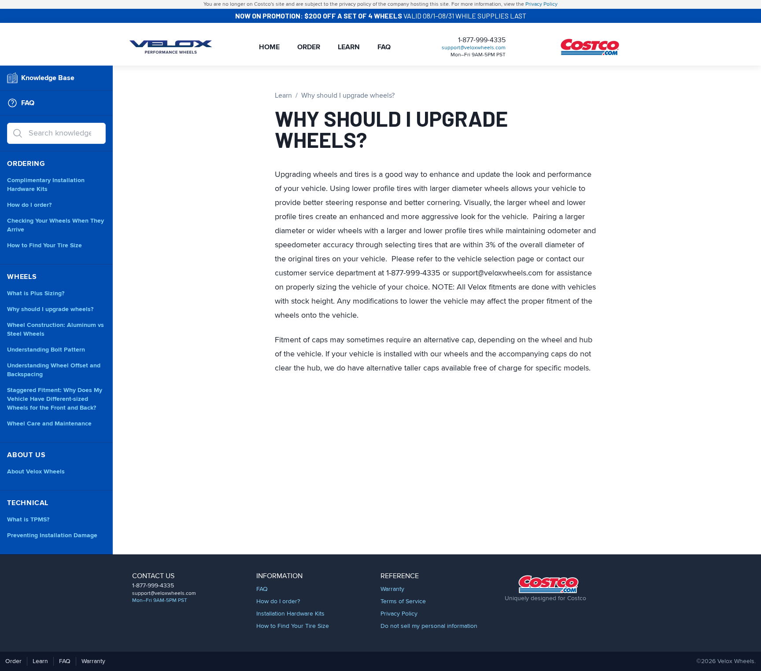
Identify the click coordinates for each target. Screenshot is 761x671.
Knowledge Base (47, 77)
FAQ (384, 47)
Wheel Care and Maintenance (49, 424)
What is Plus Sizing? (35, 293)
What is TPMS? (28, 520)
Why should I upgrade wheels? (50, 309)
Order (308, 47)
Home (269, 47)
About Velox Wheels (36, 472)
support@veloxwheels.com (474, 48)
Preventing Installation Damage (52, 535)
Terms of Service (403, 601)
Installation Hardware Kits (290, 614)
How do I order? (29, 205)
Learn (349, 47)
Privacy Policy (541, 4)
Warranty (392, 589)
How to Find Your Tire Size (44, 245)
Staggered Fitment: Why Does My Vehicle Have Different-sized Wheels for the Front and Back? (54, 399)
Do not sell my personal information (428, 626)
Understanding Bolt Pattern (46, 350)
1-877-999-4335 (482, 40)
